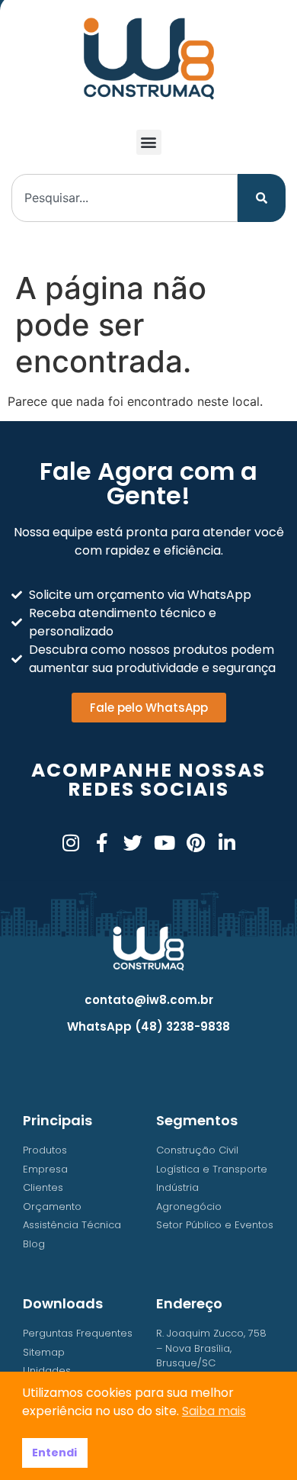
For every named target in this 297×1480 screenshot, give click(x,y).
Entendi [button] (54, 1452)
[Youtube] (164, 842)
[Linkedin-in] (226, 842)
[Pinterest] (195, 842)
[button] (148, 142)
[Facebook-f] (101, 842)
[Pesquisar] (262, 198)
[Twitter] (132, 842)
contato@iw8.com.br (149, 1000)
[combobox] (124, 198)
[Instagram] (70, 842)
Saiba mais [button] (214, 1411)
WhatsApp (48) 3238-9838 (148, 1026)
